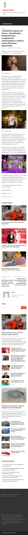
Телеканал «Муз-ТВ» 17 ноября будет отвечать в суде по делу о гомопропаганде (14, 246)
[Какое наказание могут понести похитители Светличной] (14, 220)
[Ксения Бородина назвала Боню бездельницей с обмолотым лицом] (14, 267)
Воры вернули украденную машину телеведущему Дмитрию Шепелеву (18, 374)
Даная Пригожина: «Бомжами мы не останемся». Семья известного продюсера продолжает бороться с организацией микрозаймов (18, 358)
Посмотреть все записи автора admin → (17, 295)
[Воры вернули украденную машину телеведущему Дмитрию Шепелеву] (6, 377)
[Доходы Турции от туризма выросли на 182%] (6, 455)
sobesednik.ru (10, 196)
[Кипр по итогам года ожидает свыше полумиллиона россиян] (6, 433)
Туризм (3, 404)
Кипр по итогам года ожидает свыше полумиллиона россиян (18, 430)
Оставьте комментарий (16, 47)
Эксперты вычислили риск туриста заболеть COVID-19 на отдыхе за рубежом (18, 445)
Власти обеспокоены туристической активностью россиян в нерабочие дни (18, 438)
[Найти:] (14, 307)
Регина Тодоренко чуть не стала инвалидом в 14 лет (17, 381)
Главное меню (7, 23)
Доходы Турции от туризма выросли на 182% (18, 452)
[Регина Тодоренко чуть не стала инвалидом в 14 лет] (6, 385)
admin (9, 47)
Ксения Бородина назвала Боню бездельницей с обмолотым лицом (11, 269)
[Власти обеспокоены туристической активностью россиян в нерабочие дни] (6, 440)
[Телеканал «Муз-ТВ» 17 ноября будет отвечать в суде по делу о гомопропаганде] (14, 243)
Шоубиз (3, 28)
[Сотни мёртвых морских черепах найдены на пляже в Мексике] (14, 403)
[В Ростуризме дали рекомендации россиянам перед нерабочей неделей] (6, 426)
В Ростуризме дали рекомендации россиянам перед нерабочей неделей (17, 423)
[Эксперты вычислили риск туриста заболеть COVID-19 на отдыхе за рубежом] (6, 448)
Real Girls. (8, 10)
